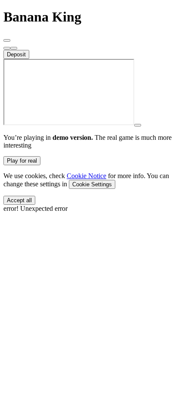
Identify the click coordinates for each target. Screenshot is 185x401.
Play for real (22, 160)
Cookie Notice (86, 175)
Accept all (19, 200)
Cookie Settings (92, 184)
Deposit (16, 54)
